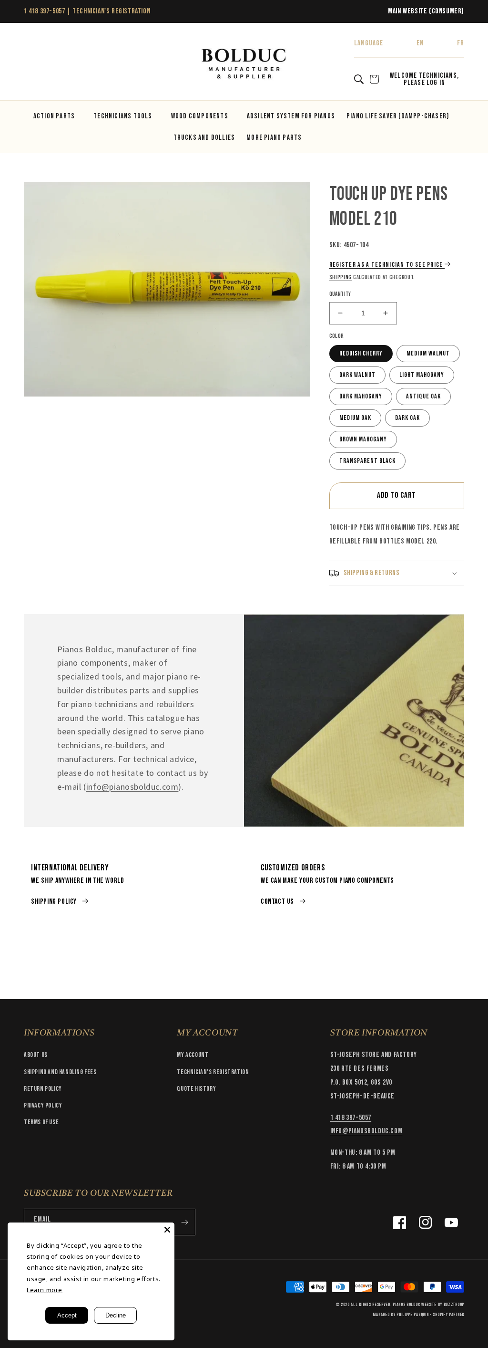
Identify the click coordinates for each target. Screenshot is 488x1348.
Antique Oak (423, 396)
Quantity (340, 294)
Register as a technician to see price (386, 265)
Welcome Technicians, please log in (424, 79)
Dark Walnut (357, 375)
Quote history (196, 1089)
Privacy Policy (43, 1105)
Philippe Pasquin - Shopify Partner (430, 1314)
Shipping (340, 277)
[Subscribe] (184, 1222)
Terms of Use (41, 1122)
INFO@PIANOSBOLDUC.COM (366, 1131)
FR (460, 43)
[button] (34, 64)
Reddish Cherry (361, 353)
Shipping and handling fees (60, 1072)
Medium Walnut (428, 353)
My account (192, 1055)
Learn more (44, 1289)
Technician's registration (213, 1072)
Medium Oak (355, 418)
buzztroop (454, 1304)
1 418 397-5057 (44, 11)
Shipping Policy (54, 901)
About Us (36, 1055)
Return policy (43, 1089)
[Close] (167, 1229)
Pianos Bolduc (406, 1304)
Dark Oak (407, 418)
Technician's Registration (111, 11)
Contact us (277, 901)
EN (420, 43)
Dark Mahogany (360, 396)
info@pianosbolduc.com (132, 786)
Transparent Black (367, 461)
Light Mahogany (421, 375)
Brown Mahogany (363, 439)
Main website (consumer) (426, 11)
